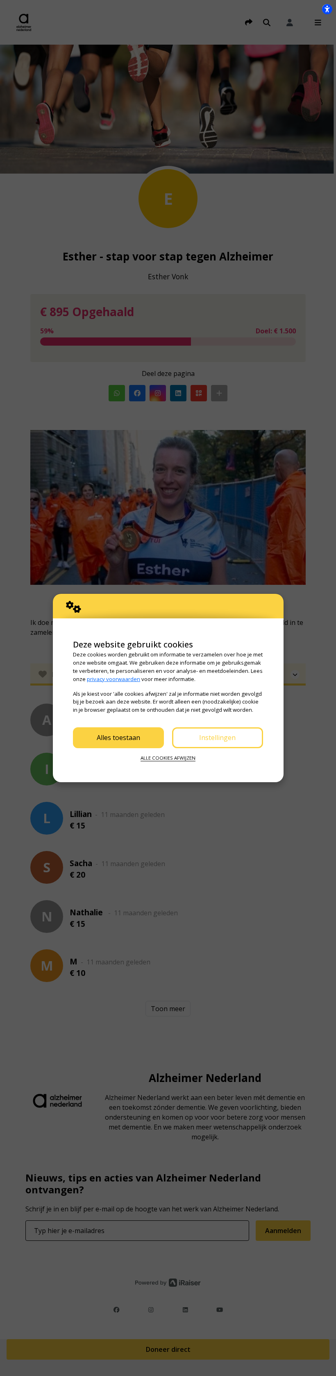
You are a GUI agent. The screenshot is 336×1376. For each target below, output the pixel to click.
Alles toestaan (118, 737)
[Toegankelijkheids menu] (327, 9)
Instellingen (217, 737)
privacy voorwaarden (113, 679)
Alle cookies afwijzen (168, 758)
